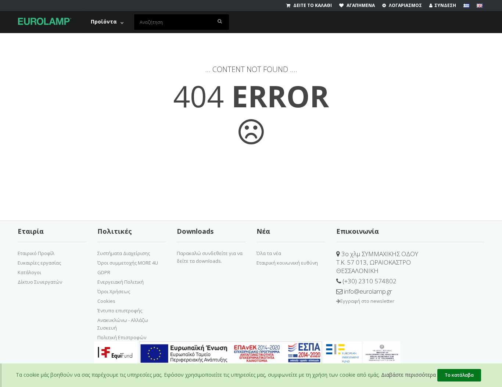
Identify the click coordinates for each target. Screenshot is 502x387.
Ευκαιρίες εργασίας (39, 262)
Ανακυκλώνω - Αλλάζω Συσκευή (122, 324)
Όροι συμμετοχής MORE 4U (127, 262)
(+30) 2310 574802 (369, 281)
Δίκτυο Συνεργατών (40, 282)
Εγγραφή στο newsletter (367, 301)
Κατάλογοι (29, 272)
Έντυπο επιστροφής (119, 310)
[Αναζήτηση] (220, 22)
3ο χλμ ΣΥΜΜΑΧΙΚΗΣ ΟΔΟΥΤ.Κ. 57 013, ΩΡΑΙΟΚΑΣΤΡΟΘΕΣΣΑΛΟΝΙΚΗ (377, 262)
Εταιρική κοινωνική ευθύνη (287, 262)
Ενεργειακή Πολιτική (120, 282)
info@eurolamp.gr (367, 291)
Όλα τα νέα (269, 253)
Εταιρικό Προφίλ (36, 253)
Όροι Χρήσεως (113, 291)
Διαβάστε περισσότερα (408, 374)
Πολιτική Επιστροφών (121, 337)
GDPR (103, 272)
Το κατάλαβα (459, 375)
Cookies (106, 301)
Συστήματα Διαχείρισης (123, 253)
